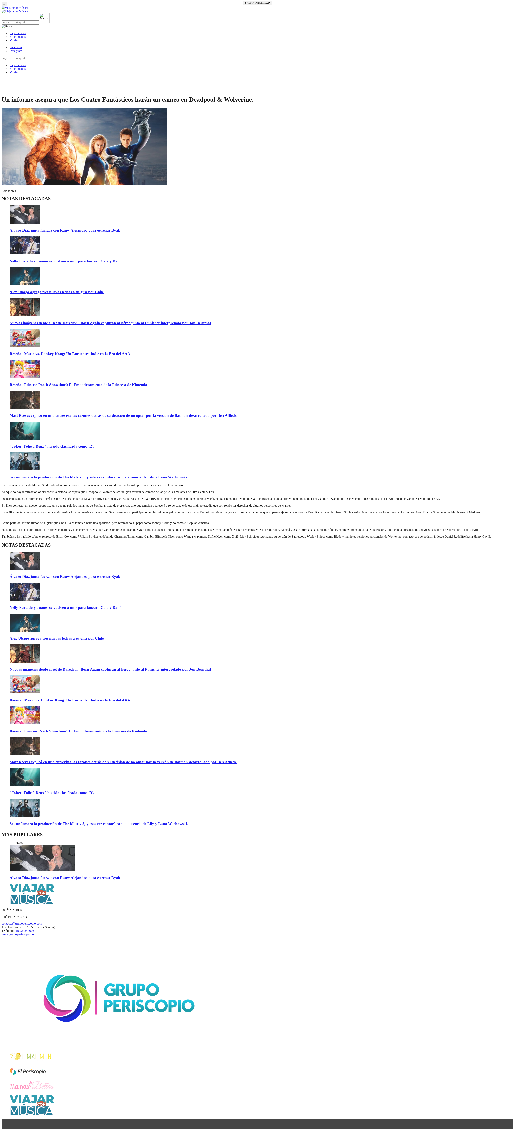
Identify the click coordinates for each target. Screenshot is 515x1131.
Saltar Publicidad (257, 2)
